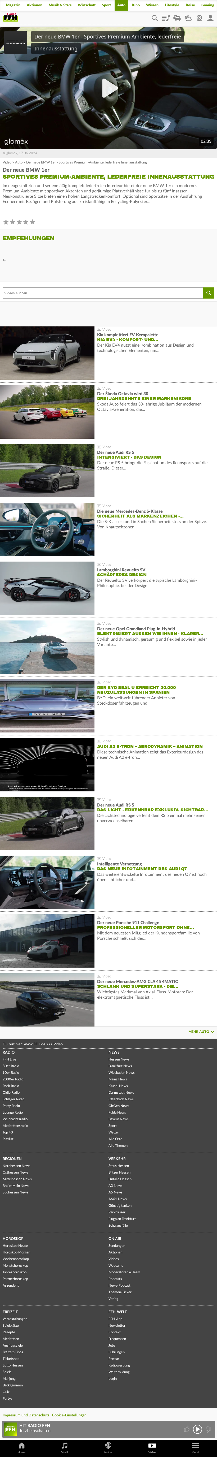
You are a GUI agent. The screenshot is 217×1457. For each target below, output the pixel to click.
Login (112, 1379)
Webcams (115, 1266)
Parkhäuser (116, 1212)
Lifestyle (172, 5)
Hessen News (118, 1059)
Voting (113, 1299)
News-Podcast (119, 1285)
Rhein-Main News (16, 1186)
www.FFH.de (34, 1044)
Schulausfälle (118, 1225)
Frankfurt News (120, 1066)
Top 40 (8, 1132)
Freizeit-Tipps (13, 1352)
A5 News (115, 1192)
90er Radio (11, 1073)
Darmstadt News (121, 1092)
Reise (190, 5)
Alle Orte (115, 1139)
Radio (9, 1052)
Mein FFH (210, 16)
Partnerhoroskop (15, 1279)
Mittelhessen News (17, 1179)
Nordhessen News (16, 1166)
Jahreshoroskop (14, 1272)
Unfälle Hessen (120, 1179)
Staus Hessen (118, 1166)
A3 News (115, 1186)
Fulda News (117, 1112)
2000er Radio (13, 1079)
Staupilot (177, 16)
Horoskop (13, 1239)
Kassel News (118, 1086)
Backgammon (13, 1385)
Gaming (207, 5)
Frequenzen (117, 1339)
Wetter (188, 16)
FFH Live (9, 1059)
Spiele (7, 1372)
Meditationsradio (15, 1126)
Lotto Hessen (13, 1365)
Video (7, 162)
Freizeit (10, 1312)
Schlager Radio (13, 1099)
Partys (7, 1398)
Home (21, 1452)
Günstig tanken (120, 1206)
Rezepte (9, 1332)
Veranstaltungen (15, 1319)
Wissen (152, 5)
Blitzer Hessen (119, 1172)
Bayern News (118, 1119)
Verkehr (117, 1159)
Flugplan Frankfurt (122, 1219)
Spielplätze (11, 1325)
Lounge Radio (13, 1112)
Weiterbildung (119, 1372)
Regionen (12, 1159)
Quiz (6, 1392)
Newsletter (116, 1325)
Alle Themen (118, 1146)
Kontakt (114, 1332)
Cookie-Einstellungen (69, 1415)
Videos (113, 1259)
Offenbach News (121, 1099)
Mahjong (9, 1379)
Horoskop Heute (15, 1246)
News (114, 1052)
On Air (114, 1239)
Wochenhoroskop (16, 1259)
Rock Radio (11, 1086)
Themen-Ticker (120, 1292)
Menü (195, 1452)
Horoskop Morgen (16, 1252)
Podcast (108, 1452)
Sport (106, 5)
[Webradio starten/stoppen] (197, 1429)
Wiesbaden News (121, 1073)
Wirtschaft (87, 5)
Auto (121, 5)
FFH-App (115, 1319)
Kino (136, 5)
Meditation (11, 1339)
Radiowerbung (119, 1365)
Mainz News (117, 1079)
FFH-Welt (117, 1312)
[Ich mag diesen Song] (187, 1429)
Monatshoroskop (15, 1266)
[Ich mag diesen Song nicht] (208, 1429)
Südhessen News (15, 1192)
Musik (65, 1452)
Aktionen (34, 5)
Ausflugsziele (13, 1345)
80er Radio (11, 1066)
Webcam (199, 16)
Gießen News (118, 1106)
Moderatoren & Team (124, 1272)
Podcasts (115, 1279)
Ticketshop (11, 1359)
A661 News (117, 1199)
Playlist (166, 16)
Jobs (111, 1345)
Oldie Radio (11, 1092)
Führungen (116, 1352)
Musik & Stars (60, 5)
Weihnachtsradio (15, 1119)
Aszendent (11, 1285)
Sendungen (116, 1246)
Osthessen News (15, 1172)
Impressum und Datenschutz (26, 1415)
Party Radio (11, 1106)
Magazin (13, 5)
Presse (113, 1359)
